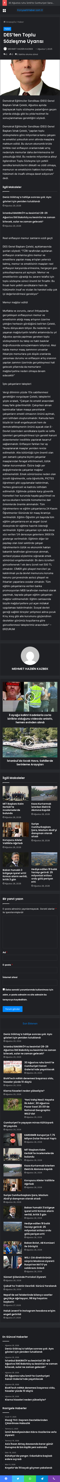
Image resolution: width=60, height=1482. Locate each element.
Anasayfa (11, 22)
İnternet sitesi (10, 977)
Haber (21, 22)
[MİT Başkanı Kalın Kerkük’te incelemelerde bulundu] (16, 793)
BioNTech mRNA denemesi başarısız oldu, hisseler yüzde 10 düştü (29, 1080)
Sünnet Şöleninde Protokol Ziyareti (25, 1277)
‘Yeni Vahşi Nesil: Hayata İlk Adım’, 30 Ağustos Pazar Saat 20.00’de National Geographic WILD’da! (39, 1106)
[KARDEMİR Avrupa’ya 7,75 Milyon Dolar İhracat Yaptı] (13, 1139)
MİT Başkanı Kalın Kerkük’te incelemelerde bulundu (13, 808)
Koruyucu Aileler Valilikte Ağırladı (13, 841)
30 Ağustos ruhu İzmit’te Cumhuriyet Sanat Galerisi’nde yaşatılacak (39, 1066)
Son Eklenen (30, 1023)
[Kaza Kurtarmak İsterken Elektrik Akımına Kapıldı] (44, 793)
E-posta (8, 964)
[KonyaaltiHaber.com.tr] (30, 10)
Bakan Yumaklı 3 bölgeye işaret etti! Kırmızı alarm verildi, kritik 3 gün (15, 874)
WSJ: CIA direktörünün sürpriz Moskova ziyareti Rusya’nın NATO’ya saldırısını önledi (39, 1263)
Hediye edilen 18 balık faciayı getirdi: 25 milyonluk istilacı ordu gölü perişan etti (44, 875)
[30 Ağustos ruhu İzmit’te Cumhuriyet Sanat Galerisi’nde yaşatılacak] (13, 1067)
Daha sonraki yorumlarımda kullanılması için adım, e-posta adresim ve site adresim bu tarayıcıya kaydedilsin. (28, 994)
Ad (5, 952)
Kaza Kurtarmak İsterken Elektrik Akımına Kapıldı (41, 807)
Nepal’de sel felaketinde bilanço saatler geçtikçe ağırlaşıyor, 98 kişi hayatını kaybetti (28, 1298)
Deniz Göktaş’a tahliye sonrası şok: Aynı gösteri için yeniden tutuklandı (28, 1035)
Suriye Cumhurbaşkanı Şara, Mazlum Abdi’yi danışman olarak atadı (44, 830)
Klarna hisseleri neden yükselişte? (24, 1090)
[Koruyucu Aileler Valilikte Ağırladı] (16, 829)
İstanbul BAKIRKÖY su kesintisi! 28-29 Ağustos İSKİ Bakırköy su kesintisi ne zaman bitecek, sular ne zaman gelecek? (29, 217)
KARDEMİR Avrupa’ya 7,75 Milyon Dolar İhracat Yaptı (40, 1136)
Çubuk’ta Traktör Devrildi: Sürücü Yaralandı (30, 1286)
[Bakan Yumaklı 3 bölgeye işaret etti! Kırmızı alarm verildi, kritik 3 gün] (16, 859)
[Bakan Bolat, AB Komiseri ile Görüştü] (13, 1247)
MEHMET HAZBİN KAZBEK (20, 49)
